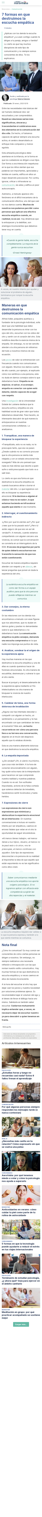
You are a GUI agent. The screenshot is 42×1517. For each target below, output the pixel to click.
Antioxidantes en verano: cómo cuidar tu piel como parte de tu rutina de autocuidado (19, 1212)
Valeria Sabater (24, 99)
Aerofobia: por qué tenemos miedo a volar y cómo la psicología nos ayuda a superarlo (21, 1178)
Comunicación (17, 9)
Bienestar (6, 1207)
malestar (6, 489)
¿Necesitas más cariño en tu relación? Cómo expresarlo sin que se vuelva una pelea (21, 1144)
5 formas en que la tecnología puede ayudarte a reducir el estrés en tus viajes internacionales (21, 1246)
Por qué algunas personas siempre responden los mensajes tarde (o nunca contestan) (21, 1110)
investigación (12, 401)
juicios (9, 360)
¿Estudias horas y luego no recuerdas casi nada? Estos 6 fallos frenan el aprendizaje (18, 1075)
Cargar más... (21, 1324)
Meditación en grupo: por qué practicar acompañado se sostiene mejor (21, 1315)
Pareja (4, 1139)
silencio (29, 566)
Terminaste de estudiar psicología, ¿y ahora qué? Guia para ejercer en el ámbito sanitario (21, 1281)
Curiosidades (7, 1173)
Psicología (6, 1070)
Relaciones (6, 9)
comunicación (8, 185)
